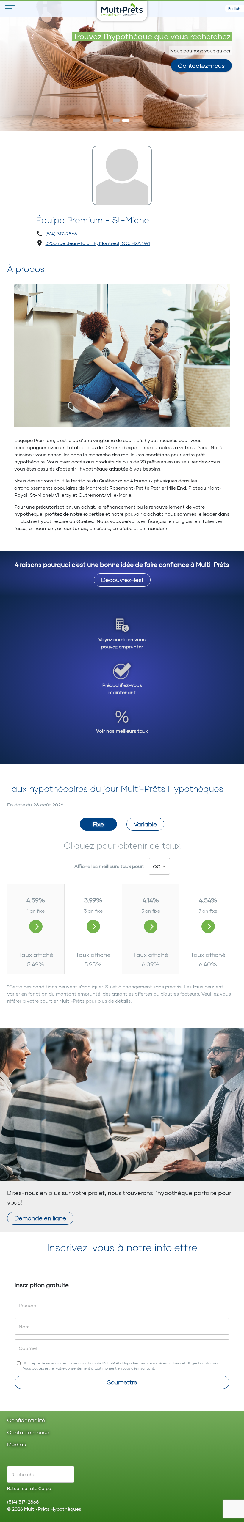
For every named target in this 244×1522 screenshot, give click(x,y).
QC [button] (156, 866)
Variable (145, 824)
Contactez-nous (201, 65)
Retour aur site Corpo (29, 1488)
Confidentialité (26, 1420)
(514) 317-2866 (61, 233)
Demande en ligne (40, 1217)
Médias (16, 1445)
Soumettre (122, 1382)
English (234, 8)
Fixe (98, 824)
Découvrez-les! (122, 579)
